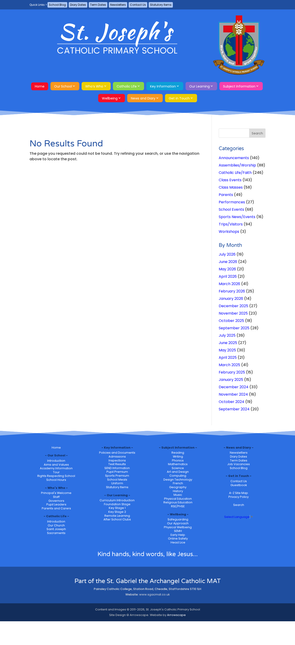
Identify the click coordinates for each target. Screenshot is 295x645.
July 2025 (227, 335)
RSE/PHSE (178, 506)
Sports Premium (117, 476)
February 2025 (232, 372)
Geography (177, 487)
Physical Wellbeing (178, 527)
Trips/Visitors (231, 224)
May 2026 (227, 269)
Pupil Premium (117, 472)
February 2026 (232, 291)
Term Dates (98, 5)
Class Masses (231, 187)
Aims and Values (56, 465)
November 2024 (233, 394)
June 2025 (228, 342)
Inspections (117, 460)
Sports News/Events (237, 216)
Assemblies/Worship (237, 165)
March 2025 (229, 365)
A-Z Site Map (238, 493)
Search (238, 505)
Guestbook (238, 485)
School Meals (117, 480)
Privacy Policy (238, 497)
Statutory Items (160, 5)
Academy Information (56, 468)
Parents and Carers (56, 508)
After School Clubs (117, 519)
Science (178, 468)
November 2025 (233, 313)
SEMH (178, 531)
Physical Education (178, 499)
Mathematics (178, 464)
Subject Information (239, 86)
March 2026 (229, 283)
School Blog (57, 5)
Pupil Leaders (56, 504)
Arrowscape (176, 615)
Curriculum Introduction (117, 500)
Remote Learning (117, 516)
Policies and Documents (117, 453)
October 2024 (231, 401)
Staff (56, 497)
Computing (177, 476)
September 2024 (234, 409)
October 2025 (231, 320)
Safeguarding (178, 519)
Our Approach (178, 523)
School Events (231, 209)
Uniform (117, 483)
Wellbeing (110, 98)
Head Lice (178, 542)
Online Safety (178, 538)
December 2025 (233, 306)
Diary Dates (78, 5)
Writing (178, 456)
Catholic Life (127, 86)
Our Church (56, 525)
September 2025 (234, 328)
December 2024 (233, 387)
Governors (56, 501)
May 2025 (227, 350)
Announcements (234, 158)
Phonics (178, 460)
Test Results (117, 464)
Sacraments (56, 533)
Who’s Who (94, 86)
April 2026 (228, 276)
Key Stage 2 (117, 512)
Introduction (56, 461)
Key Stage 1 (117, 508)
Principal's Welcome (56, 493)
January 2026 (231, 298)
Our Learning (199, 86)
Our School (63, 86)
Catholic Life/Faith (235, 172)
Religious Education (177, 502)
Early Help (178, 535)
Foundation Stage (117, 504)
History (178, 491)
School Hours (56, 480)
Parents (226, 194)
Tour (56, 472)
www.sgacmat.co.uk (154, 594)
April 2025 (228, 357)
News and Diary (143, 98)
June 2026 (228, 261)
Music (178, 495)
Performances (232, 202)
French (178, 483)
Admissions (117, 456)
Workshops (229, 231)
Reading (177, 453)
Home (39, 86)
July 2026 (227, 254)
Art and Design (178, 472)
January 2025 (231, 379)
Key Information (163, 86)
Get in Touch (179, 98)
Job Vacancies (238, 464)
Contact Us (138, 5)
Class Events (230, 180)
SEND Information (117, 468)
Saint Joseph (56, 529)
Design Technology (177, 480)
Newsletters (118, 5)
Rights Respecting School (56, 476)
